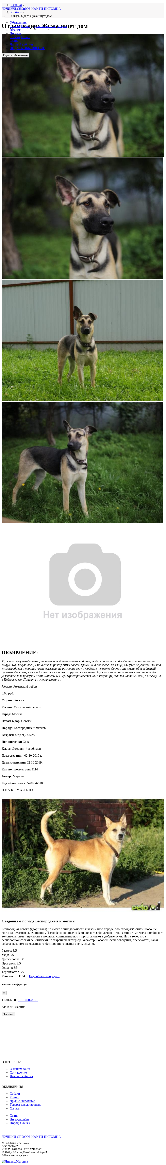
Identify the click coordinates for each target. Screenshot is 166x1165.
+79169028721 (28, 1000)
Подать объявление (15, 55)
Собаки (15, 26)
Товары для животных (25, 1104)
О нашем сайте (20, 1069)
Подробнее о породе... (44, 976)
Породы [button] (15, 33)
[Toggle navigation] (3, 16)
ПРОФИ (15, 29)
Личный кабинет (21, 44)
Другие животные (43, 26)
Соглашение (18, 1072)
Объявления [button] (18, 22)
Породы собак (19, 1119)
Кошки (25, 26)
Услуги (62, 26)
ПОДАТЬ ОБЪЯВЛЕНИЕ (27, 48)
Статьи (14, 40)
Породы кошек (20, 1123)
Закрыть (8, 1014)
